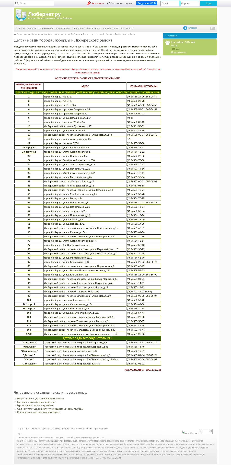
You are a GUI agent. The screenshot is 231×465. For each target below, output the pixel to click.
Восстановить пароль (121, 3)
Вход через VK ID (146, 3)
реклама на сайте (51, 429)
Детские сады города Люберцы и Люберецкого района (108, 34)
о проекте (36, 429)
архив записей (101, 429)
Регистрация (98, 3)
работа (32, 28)
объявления (63, 28)
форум (107, 28)
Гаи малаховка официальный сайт (36, 402)
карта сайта (24, 429)
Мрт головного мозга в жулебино (35, 405)
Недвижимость (46, 28)
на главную (172, 36)
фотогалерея (93, 28)
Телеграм (192, 28)
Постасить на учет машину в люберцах (39, 412)
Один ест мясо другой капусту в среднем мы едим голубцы (50, 408)
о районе (21, 28)
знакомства (127, 28)
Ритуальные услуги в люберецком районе (40, 398)
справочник (78, 28)
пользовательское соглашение (77, 429)
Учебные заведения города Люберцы (62, 34)
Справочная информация (29, 34)
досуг (116, 28)
